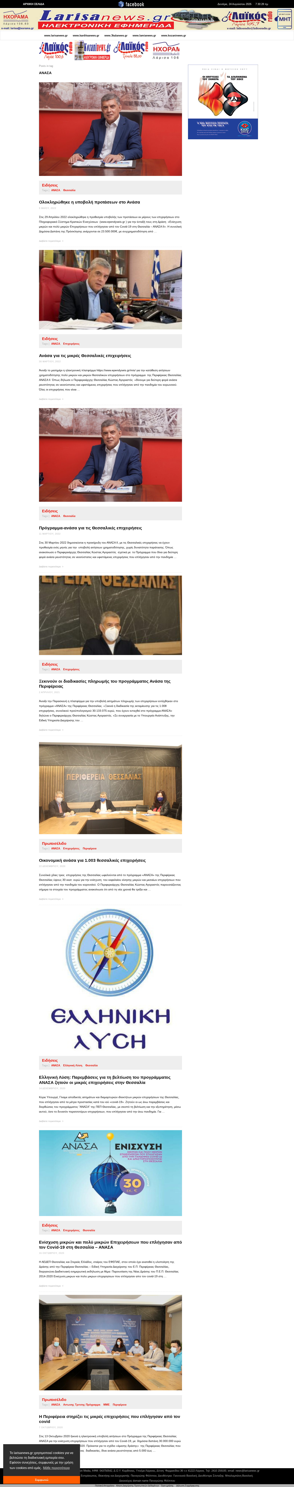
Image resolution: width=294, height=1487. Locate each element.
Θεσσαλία (69, 190)
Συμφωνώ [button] (41, 1479)
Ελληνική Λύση (72, 1065)
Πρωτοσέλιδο (54, 843)
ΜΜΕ (106, 1404)
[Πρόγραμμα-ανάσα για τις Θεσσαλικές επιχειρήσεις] (104, 455)
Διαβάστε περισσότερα (50, 241)
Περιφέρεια (89, 848)
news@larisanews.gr (247, 1470)
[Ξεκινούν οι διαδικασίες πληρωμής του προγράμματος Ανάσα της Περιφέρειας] (104, 615)
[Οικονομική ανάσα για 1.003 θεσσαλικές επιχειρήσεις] (104, 786)
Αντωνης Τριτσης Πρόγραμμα (81, 1404)
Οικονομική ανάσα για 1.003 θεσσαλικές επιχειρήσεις (92, 860)
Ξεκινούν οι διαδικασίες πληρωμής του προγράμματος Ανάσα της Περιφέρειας (105, 683)
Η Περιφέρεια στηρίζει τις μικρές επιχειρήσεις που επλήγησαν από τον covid (109, 1419)
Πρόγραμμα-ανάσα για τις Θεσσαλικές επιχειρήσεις (90, 528)
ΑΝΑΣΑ (55, 190)
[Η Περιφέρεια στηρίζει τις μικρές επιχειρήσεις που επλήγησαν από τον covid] (104, 1342)
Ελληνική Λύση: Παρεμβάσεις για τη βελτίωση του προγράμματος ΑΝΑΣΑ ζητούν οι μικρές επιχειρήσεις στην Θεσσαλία (105, 1080)
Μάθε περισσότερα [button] (56, 1468)
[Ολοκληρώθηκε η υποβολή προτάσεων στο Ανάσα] (104, 129)
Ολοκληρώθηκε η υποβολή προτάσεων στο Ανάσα (89, 202)
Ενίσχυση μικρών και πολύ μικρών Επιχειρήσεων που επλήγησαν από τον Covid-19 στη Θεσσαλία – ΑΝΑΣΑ (110, 1244)
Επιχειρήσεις (71, 343)
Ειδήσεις (50, 185)
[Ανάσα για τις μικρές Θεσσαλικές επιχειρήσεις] (104, 289)
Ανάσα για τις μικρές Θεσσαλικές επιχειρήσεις (85, 355)
